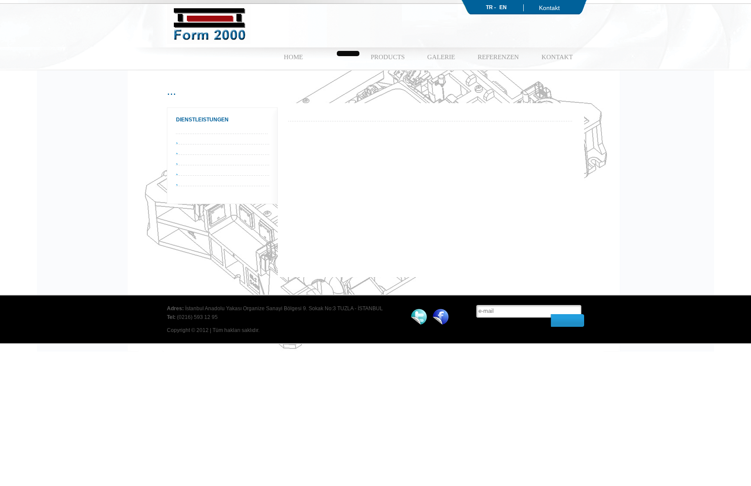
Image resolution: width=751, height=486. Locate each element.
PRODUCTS (388, 57)
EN (503, 7)
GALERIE (441, 57)
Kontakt (549, 7)
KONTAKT (557, 57)
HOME (293, 57)
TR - (491, 7)
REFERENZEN (498, 57)
